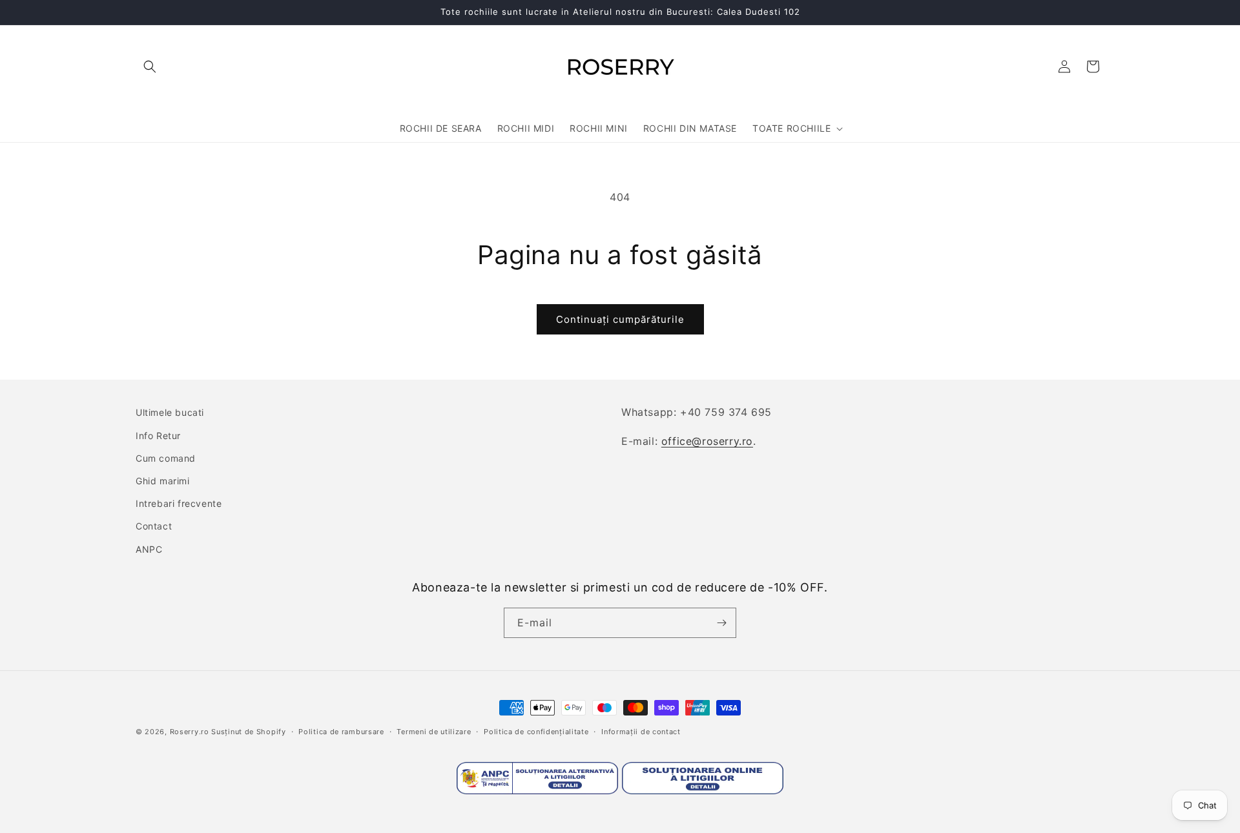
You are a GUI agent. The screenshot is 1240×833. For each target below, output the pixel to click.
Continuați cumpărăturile (620, 319)
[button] (150, 66)
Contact (154, 525)
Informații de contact (641, 731)
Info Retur (158, 435)
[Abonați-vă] (721, 623)
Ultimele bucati (170, 412)
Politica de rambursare (341, 731)
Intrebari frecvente (179, 503)
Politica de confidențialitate (536, 731)
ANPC (149, 549)
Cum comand (166, 458)
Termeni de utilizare (434, 731)
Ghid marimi (163, 480)
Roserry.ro (189, 731)
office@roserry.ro (707, 441)
